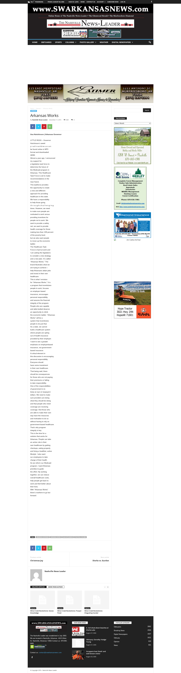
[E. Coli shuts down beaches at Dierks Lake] (78, 631)
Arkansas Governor (42, 537)
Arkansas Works (56, 537)
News (116, 645)
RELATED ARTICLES (38, 587)
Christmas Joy (36, 560)
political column (80, 537)
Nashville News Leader (40, 120)
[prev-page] (105, 587)
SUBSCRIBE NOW (112, 2)
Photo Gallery (87, 42)
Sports (58, 42)
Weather (104, 42)
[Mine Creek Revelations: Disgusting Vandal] (96, 600)
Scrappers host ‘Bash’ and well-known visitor (96, 652)
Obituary (117, 638)
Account (100, 2)
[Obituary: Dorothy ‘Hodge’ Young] (78, 643)
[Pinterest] (44, 126)
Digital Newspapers (121, 42)
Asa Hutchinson (68, 537)
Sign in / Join (73, 2)
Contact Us (91, 2)
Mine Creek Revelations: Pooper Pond (69, 612)
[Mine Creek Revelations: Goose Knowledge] (42, 600)
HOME (83, 2)
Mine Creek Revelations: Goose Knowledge (42, 612)
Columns (69, 42)
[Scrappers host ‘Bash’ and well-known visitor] (78, 654)
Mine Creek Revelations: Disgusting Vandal (93, 612)
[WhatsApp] (49, 126)
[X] (38, 126)
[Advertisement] (90, 63)
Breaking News (119, 630)
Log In (122, 2)
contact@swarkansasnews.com (50, 652)
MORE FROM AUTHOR (55, 587)
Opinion (38, 108)
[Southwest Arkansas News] (90, 21)
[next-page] (108, 587)
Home (34, 42)
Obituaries (46, 42)
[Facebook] (151, 2)
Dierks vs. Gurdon (101, 560)
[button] (149, 42)
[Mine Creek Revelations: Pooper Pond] (69, 600)
